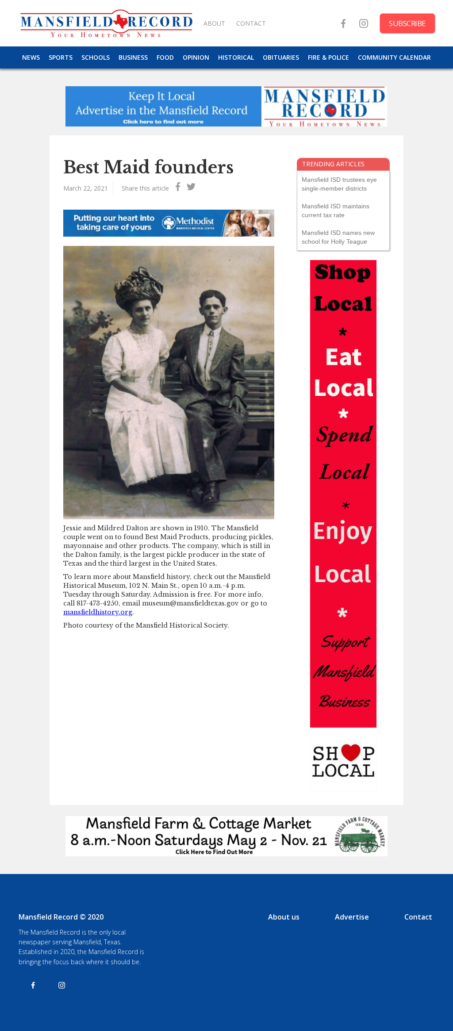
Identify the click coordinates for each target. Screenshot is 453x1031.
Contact (418, 917)
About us (283, 917)
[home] (106, 23)
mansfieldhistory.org (97, 612)
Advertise (352, 917)
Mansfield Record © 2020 (61, 917)
